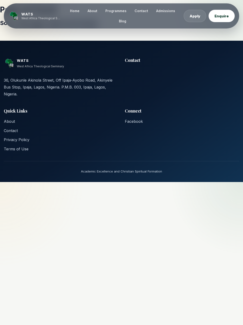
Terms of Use (16, 149)
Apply (195, 16)
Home (74, 11)
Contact (141, 11)
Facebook (134, 121)
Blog (122, 21)
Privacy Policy (16, 139)
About (92, 11)
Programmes (115, 11)
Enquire (222, 16)
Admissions (165, 11)
